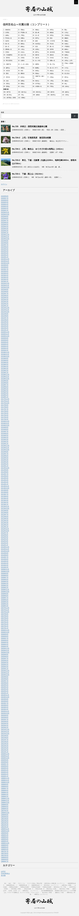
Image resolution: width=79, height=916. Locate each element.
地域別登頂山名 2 (24, 885)
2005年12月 (5, 648)
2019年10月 (5, 356)
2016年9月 (4, 427)
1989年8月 (4, 839)
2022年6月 (4, 295)
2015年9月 (4, 452)
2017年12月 (5, 399)
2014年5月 (4, 478)
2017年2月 (4, 419)
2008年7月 (4, 598)
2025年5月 (4, 224)
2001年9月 (4, 735)
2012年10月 (5, 508)
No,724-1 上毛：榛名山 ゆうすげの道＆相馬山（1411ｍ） (38, 149)
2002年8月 (4, 717)
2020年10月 (5, 336)
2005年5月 (4, 662)
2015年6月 (4, 456)
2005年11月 (5, 650)
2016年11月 (5, 423)
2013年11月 (5, 486)
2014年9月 (4, 470)
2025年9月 (4, 216)
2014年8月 (4, 472)
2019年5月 (4, 364)
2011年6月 (4, 535)
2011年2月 (4, 543)
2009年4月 (4, 583)
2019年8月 (4, 360)
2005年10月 (5, 652)
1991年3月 (4, 825)
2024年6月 (4, 247)
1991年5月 (4, 823)
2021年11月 (5, 310)
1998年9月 (4, 804)
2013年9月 (4, 490)
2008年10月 (5, 591)
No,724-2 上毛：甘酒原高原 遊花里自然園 (31, 138)
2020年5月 (4, 344)
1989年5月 (4, 841)
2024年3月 (4, 253)
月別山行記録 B (39, 889)
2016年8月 (4, 429)
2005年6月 (4, 660)
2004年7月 (4, 681)
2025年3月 (4, 228)
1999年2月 (4, 796)
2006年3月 (4, 646)
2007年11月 (5, 610)
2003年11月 (5, 695)
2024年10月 (5, 239)
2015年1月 (4, 466)
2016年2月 (4, 441)
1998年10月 (5, 802)
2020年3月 (4, 348)
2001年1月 (4, 752)
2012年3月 (4, 523)
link (5, 883)
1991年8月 (4, 819)
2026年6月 (4, 200)
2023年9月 (4, 265)
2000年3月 (4, 772)
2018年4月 (4, 391)
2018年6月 (4, 387)
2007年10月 (5, 612)
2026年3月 (4, 206)
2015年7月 (4, 454)
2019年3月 (4, 368)
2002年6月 (4, 721)
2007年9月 (4, 614)
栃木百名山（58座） (65, 889)
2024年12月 (5, 235)
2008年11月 (5, 589)
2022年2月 (4, 303)
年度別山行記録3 (35, 887)
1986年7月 (4, 861)
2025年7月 (4, 220)
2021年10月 (5, 312)
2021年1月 (4, 330)
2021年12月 (5, 308)
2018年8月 (4, 383)
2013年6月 (4, 496)
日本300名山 (5, 873)
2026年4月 (4, 204)
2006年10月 (5, 632)
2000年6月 (4, 766)
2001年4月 (4, 746)
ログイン (4, 184)
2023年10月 (5, 263)
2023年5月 (4, 273)
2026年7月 (4, 198)
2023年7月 (4, 269)
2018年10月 (5, 379)
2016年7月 (4, 431)
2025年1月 (4, 233)
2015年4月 (4, 460)
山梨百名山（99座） (67, 885)
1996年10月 (5, 813)
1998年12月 (5, 798)
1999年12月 (5, 778)
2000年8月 (4, 762)
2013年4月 (4, 498)
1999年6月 (4, 790)
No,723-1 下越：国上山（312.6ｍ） (28, 174)
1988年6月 (4, 847)
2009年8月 (4, 575)
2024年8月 (4, 243)
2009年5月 (4, 581)
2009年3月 (4, 585)
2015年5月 (4, 458)
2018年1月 (4, 397)
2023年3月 (4, 277)
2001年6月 (4, 742)
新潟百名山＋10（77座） (60, 887)
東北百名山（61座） (52, 889)
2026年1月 (4, 210)
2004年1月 (4, 693)
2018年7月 (4, 385)
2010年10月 (5, 551)
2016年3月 (4, 439)
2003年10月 (5, 697)
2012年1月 (4, 527)
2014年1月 (4, 484)
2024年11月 (5, 237)
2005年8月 (4, 656)
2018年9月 (4, 381)
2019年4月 (4, 366)
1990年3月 (4, 835)
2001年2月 (4, 750)
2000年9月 (4, 760)
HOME (5, 19)
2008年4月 (4, 604)
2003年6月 (4, 705)
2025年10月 (5, 214)
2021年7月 (4, 318)
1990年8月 (4, 833)
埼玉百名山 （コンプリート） (51, 885)
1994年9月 (4, 817)
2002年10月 (5, 713)
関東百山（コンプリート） (41, 894)
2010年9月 (4, 553)
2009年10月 (5, 571)
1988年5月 (4, 849)
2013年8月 (4, 492)
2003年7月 (4, 703)
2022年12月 (5, 283)
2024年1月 (4, 257)
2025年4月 (4, 226)
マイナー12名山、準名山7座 (34, 883)
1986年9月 (4, 857)
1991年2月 (4, 827)
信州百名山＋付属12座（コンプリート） (54, 883)
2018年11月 (5, 377)
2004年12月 (5, 671)
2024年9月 (4, 241)
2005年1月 (4, 669)
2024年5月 (4, 249)
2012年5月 (4, 518)
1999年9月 (4, 784)
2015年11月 (5, 447)
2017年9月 (4, 405)
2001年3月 (4, 748)
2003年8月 (4, 701)
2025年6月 (4, 222)
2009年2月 (4, 587)
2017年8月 (4, 407)
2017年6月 (4, 411)
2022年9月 (4, 289)
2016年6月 (4, 433)
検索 (2, 112)
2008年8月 (4, 596)
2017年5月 (4, 413)
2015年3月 (4, 462)
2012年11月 (5, 506)
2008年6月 (4, 600)
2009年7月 (4, 577)
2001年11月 (5, 731)
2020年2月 (4, 350)
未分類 (3, 875)
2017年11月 (5, 401)
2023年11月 (5, 261)
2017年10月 (5, 403)
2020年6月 (4, 342)
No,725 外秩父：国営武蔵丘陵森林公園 (29, 126)
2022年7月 (4, 293)
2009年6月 (4, 579)
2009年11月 (5, 569)
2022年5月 (4, 297)
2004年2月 (4, 691)
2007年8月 (4, 616)
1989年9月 (4, 837)
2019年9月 (4, 358)
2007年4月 (4, 622)
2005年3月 (4, 667)
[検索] (74, 116)
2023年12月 (5, 259)
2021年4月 (4, 324)
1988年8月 (4, 845)
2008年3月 (4, 606)
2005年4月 (4, 664)
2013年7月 (4, 494)
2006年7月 (4, 638)
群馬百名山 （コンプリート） (31, 890)
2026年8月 (4, 196)
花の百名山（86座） (47, 892)
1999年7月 (4, 788)
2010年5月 (4, 561)
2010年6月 (4, 559)
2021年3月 (4, 326)
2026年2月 (4, 208)
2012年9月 (4, 510)
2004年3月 (4, 689)
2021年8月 (4, 316)
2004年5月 (4, 685)
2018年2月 (4, 395)
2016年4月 (4, 437)
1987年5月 (4, 855)
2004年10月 (5, 675)
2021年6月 (4, 320)
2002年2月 (4, 727)
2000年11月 (5, 756)
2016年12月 (5, 421)
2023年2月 (4, 279)
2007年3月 (4, 624)
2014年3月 (4, 482)
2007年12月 (5, 608)
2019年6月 (4, 362)
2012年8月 (4, 512)
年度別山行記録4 (47, 887)
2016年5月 (4, 435)
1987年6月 (4, 853)
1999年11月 (5, 780)
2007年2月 (4, 626)
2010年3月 (4, 565)
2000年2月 (4, 774)
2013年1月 (4, 504)
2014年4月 (4, 480)
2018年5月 (4, 389)
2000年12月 (5, 754)
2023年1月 (4, 281)
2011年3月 (4, 541)
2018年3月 (4, 393)
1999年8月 (4, 786)
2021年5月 (4, 322)
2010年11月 (5, 549)
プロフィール (21, 883)
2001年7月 (4, 740)
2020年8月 (4, 340)
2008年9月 (4, 594)
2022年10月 (5, 287)
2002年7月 (4, 719)
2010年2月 (4, 567)
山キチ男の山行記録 (39, 908)
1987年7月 (4, 851)
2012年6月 (4, 516)
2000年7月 (4, 764)
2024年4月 (4, 251)
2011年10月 (5, 531)
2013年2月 (4, 502)
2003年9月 (4, 699)
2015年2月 (4, 464)
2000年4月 (4, 770)
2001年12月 (5, 729)
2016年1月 (4, 443)
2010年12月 (5, 547)
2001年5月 (4, 744)
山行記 (3, 871)
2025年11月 (5, 212)
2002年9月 (4, 715)
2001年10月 (5, 733)
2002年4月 (4, 725)
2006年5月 (4, 642)
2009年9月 (4, 573)
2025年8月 (4, 218)
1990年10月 (5, 831)
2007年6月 (4, 618)
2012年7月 (4, 514)
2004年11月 (5, 673)
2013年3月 (4, 500)
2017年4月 (4, 415)
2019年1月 (4, 372)
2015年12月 (5, 445)
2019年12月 (5, 352)
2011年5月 (4, 537)
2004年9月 (4, 677)
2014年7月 (4, 474)
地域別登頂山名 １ (11, 885)
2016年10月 (5, 425)
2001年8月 (4, 737)
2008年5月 (4, 602)
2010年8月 (4, 555)
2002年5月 (4, 723)
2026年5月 (4, 202)
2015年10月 (5, 450)
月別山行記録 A (28, 889)
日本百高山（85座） (16, 889)
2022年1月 (4, 306)
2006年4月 (4, 644)
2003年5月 (4, 707)
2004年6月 (4, 683)
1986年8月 (4, 859)
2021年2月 (4, 328)
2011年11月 (5, 529)
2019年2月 (4, 370)
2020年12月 (5, 332)
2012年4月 (4, 520)
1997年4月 (4, 811)
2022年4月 (4, 299)
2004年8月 (4, 679)
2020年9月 (4, 338)
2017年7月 (4, 409)
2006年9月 (4, 634)
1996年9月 (4, 815)
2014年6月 (4, 476)
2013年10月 (5, 488)
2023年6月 (4, 271)
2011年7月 (4, 533)
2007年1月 (4, 628)
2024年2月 (4, 255)
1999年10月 (5, 782)
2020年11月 (5, 334)
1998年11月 (5, 800)
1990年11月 (5, 829)
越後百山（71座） (60, 892)
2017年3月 (4, 417)
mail (9, 883)
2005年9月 (4, 654)
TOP (14, 883)
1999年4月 (4, 792)
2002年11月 (5, 711)
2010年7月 (4, 557)
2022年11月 (5, 285)
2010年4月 (4, 563)
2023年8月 (4, 267)
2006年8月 (4, 636)
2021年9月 (4, 314)
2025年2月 (4, 230)
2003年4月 (4, 709)
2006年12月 (5, 630)
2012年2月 (4, 525)
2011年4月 (4, 539)
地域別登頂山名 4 (36, 885)
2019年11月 (5, 354)
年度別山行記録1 (13, 887)
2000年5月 (4, 768)
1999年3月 (4, 794)
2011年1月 (4, 545)
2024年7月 (4, 245)
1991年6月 (4, 821)
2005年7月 (4, 658)
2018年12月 (5, 374)
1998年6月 (4, 808)
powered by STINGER (53, 912)
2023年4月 (4, 275)
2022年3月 (4, 301)
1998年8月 (4, 806)
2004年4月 (4, 687)
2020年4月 (4, 346)
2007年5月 (4, 620)
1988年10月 (5, 843)
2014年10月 (5, 468)
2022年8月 (4, 291)
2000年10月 (5, 758)
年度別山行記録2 (24, 887)
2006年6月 (4, 640)
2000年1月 (4, 776)
